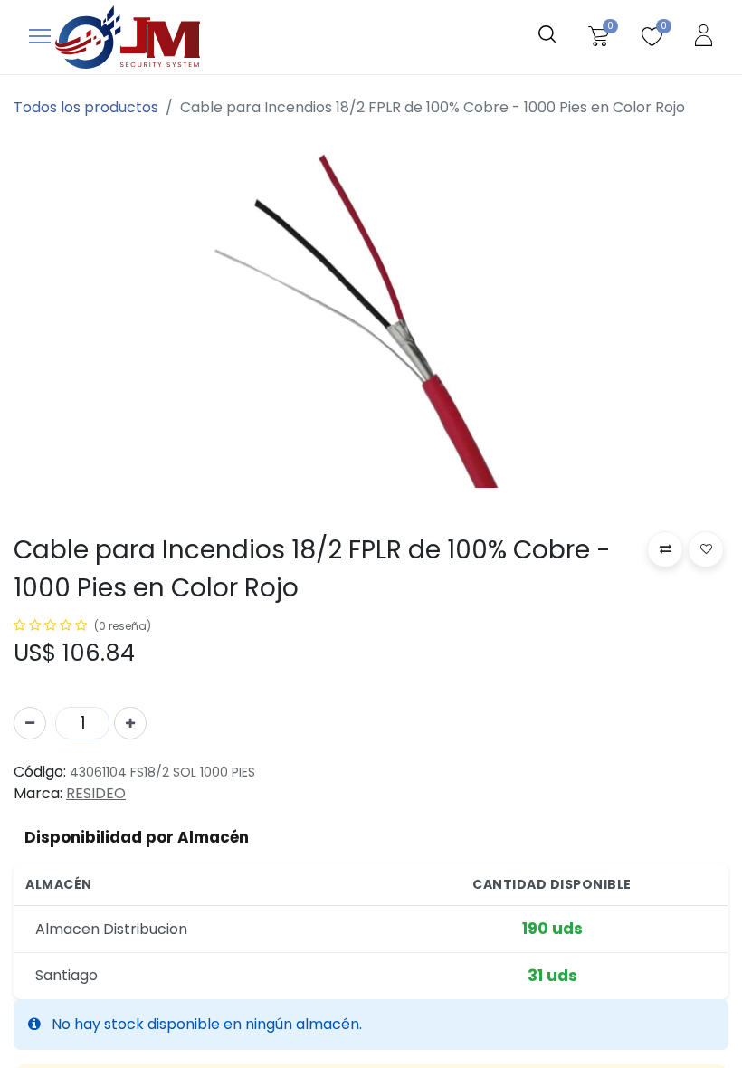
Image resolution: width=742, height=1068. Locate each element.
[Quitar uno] (30, 723)
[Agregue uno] (130, 723)
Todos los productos (86, 107)
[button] (665, 549)
